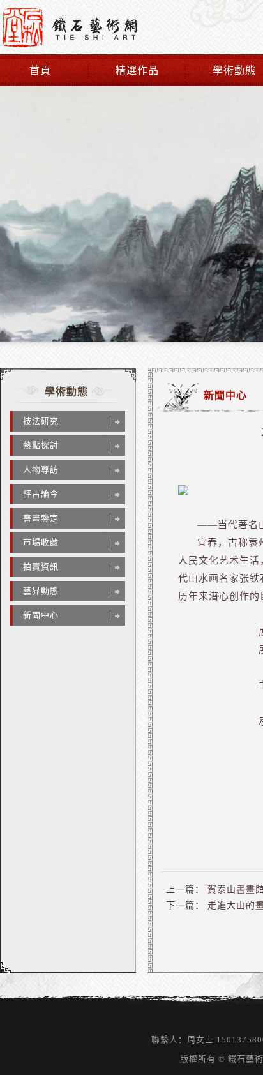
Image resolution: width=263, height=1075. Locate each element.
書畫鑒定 (41, 518)
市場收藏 (41, 542)
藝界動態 (41, 591)
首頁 (40, 70)
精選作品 (137, 70)
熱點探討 (41, 445)
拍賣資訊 (41, 566)
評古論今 (41, 494)
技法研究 (41, 421)
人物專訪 (41, 469)
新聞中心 (41, 615)
